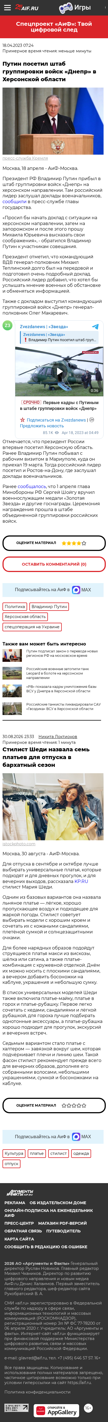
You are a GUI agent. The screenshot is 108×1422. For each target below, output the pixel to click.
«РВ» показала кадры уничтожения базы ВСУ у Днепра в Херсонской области (61, 689)
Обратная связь (23, 1231)
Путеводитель (63, 1231)
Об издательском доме (58, 1202)
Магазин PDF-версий (62, 1223)
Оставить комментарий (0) (54, 564)
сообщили (14, 201)
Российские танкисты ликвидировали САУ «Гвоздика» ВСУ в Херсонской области (63, 706)
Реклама (14, 1202)
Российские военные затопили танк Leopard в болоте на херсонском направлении (57, 673)
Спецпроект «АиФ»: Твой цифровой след (54, 27)
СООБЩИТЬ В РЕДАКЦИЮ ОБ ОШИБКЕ (45, 1246)
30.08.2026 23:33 (18, 736)
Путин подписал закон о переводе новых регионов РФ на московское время (62, 653)
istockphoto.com (18, 843)
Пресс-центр (19, 1223)
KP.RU (81, 881)
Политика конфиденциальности (37, 1392)
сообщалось (32, 486)
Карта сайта (19, 1239)
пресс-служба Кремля (25, 158)
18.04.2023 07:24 (18, 45)
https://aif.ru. (80, 1382)
